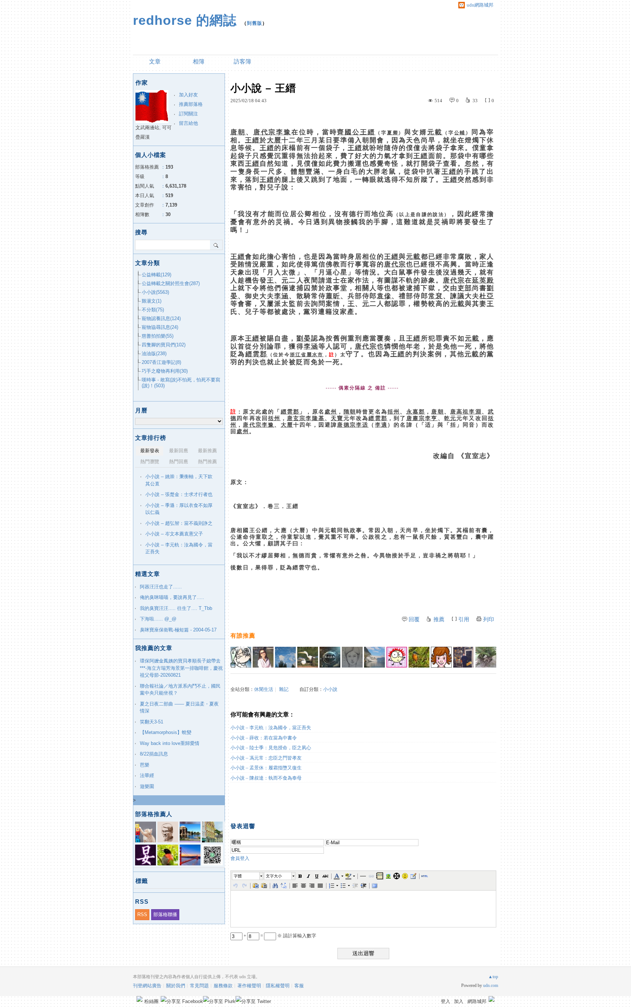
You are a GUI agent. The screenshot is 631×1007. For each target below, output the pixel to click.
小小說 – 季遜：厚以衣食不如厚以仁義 (179, 509)
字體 (238, 876)
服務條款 (223, 985)
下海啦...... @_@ (158, 619)
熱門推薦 (207, 461)
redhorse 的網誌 (185, 20)
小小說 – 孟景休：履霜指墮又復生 (266, 767)
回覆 (414, 619)
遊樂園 (147, 786)
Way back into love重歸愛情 (169, 743)
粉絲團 (151, 1001)
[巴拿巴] (463, 657)
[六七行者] (240, 657)
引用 (463, 619)
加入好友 (188, 94)
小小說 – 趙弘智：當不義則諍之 (179, 523)
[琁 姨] (441, 657)
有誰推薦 (242, 636)
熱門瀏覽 (149, 461)
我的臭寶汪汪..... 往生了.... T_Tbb (176, 608)
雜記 (283, 689)
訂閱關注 (188, 113)
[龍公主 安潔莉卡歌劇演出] (263, 657)
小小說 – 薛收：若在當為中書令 (263, 738)
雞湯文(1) (151, 301)
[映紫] (419, 657)
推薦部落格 (191, 104)
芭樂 (144, 765)
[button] (248, 876)
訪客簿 (242, 61)
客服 (299, 985)
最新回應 (178, 450)
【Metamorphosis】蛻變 (165, 732)
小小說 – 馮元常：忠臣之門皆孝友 (266, 758)
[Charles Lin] (374, 657)
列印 (488, 619)
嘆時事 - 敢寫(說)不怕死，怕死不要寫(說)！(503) (181, 382)
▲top (493, 976)
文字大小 (274, 876)
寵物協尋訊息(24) (160, 327)
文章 (155, 61)
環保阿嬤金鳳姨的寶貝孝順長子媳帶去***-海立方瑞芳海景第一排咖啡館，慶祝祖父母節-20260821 (181, 668)
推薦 (438, 619)
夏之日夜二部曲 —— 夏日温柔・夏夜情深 (179, 707)
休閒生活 (263, 689)
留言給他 (188, 123)
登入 (445, 1001)
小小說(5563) (155, 292)
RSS (142, 914)
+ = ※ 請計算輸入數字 (279, 935)
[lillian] (285, 657)
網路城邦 (476, 1001)
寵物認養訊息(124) (161, 318)
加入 (458, 1001)
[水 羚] (352, 657)
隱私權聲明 (278, 985)
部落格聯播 (165, 914)
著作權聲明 (249, 985)
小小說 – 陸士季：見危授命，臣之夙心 (270, 747)
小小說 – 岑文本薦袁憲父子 (174, 534)
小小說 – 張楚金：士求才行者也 (179, 494)
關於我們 (175, 985)
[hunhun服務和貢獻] (485, 657)
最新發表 (149, 450)
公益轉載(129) (156, 274)
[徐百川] (396, 657)
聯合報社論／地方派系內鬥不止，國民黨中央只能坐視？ (180, 689)
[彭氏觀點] (330, 657)
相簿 (198, 61)
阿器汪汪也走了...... (161, 586)
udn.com (490, 985)
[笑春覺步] (307, 657)
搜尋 (216, 245)
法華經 (147, 775)
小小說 (330, 689)
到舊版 (254, 23)
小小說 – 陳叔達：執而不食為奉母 (266, 778)
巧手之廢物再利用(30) (165, 371)
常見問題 (199, 985)
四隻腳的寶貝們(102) (164, 344)
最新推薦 (207, 450)
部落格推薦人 (153, 814)
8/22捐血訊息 (154, 754)
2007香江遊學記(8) (161, 362)
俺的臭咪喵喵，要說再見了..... (172, 597)
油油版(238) (154, 353)
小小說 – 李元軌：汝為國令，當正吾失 (270, 727)
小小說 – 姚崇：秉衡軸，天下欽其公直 (179, 480)
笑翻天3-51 (151, 721)
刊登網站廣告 (147, 985)
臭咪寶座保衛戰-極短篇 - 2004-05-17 (178, 630)
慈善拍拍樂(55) (157, 336)
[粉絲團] (139, 999)
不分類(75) (153, 309)
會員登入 (239, 858)
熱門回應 (178, 461)
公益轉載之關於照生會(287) (171, 283)
